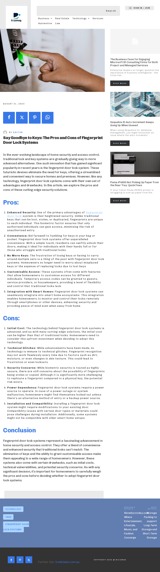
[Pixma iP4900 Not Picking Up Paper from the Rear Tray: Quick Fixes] (135, 164)
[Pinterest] (35, 118)
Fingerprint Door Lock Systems (16, 527)
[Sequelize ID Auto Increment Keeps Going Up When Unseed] (135, 104)
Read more (120, 83)
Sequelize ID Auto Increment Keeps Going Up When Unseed (132, 124)
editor (18, 132)
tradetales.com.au (67, 562)
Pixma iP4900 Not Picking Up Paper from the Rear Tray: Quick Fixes (134, 184)
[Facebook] (9, 118)
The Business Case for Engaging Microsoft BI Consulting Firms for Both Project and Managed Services (134, 62)
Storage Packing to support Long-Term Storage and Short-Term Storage (149, 525)
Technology (13, 509)
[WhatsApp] (47, 118)
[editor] (6, 132)
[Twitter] (22, 118)
